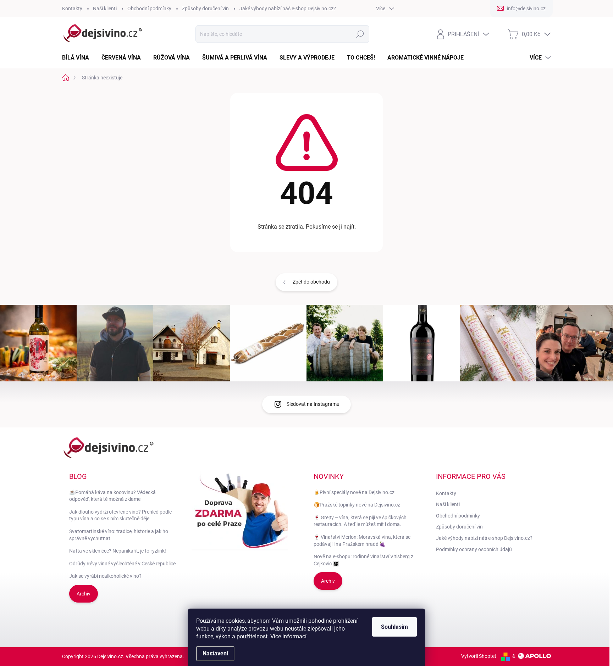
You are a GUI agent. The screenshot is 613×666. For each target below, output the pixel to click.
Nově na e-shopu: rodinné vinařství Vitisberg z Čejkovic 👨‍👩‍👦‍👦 (363, 560)
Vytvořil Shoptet (478, 656)
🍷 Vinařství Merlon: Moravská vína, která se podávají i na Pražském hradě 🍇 (362, 540)
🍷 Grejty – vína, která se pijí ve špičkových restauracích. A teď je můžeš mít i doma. (360, 521)
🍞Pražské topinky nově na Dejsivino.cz (357, 505)
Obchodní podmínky (149, 8)
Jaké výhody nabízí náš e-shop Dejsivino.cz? (287, 8)
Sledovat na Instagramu (313, 404)
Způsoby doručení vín (205, 8)
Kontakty (72, 8)
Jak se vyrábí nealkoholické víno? (105, 576)
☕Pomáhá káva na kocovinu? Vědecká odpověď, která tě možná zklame (112, 495)
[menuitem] (78, 57)
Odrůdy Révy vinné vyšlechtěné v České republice (122, 563)
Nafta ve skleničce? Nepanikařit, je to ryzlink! (117, 551)
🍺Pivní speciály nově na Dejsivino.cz (354, 492)
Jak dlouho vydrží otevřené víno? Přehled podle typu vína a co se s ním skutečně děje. (120, 515)
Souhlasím (394, 626)
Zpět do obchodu (311, 282)
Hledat (360, 34)
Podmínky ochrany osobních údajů (474, 549)
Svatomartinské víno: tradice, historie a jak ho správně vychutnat (118, 534)
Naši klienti (105, 8)
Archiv (83, 594)
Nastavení (215, 653)
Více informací (288, 636)
